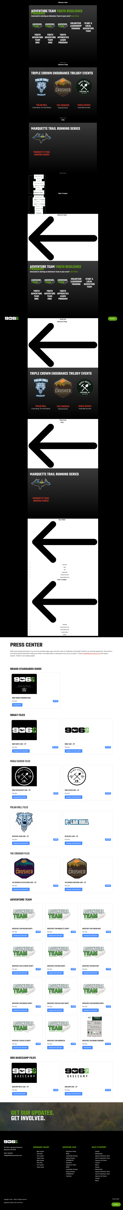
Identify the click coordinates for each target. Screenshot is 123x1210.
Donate (97, 1151)
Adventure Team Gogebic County (22, 1003)
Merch (97, 1165)
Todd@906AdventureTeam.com (13, 1155)
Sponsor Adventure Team (64, 627)
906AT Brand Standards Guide (21, 698)
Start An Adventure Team (64, 629)
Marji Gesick (40, 1151)
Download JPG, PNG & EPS (20, 935)
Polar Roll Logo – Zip (71, 836)
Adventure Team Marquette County (58, 928)
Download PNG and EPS (19, 797)
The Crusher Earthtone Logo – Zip (75, 882)
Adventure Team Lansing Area (91, 928)
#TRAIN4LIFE (70, 1160)
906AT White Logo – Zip (19, 744)
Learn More (75, 16)
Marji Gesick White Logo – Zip (21, 790)
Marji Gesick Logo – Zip (72, 790)
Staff (65, 570)
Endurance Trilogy (62, 322)
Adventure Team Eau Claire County (58, 1003)
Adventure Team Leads (65, 575)
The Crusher (40, 1156)
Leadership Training (72, 1156)
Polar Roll (39, 1154)
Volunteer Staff (64, 572)
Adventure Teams (62, 215)
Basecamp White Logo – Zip (20, 1086)
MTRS (62, 422)
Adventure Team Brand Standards (93, 1040)
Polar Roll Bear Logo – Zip (20, 836)
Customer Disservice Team (64, 577)
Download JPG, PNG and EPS (21, 751)
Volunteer (64, 635)
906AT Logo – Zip (70, 744)
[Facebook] (5, 1190)
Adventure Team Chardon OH (56, 1040)
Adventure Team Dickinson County (93, 1003)
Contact (97, 1162)
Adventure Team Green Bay (90, 966)
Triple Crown (62, 420)
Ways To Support (62, 580)
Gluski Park (63, 319)
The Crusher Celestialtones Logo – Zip (24, 882)
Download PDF (17, 705)
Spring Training (70, 1158)
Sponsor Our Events (64, 632)
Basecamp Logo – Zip (71, 1086)
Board (65, 567)
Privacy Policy (115, 1199)
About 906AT (62, 520)
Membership (65, 624)
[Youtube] (10, 1190)
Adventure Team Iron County (56, 966)
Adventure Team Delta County (21, 1040)
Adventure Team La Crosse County (22, 966)
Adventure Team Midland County (22, 928)
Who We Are (65, 565)
